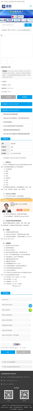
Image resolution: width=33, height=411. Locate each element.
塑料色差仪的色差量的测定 (10, 114)
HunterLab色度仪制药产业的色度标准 (13, 126)
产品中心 (13, 30)
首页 (9, 30)
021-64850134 (30, 306)
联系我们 (24, 97)
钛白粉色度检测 (7, 122)
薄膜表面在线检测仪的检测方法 (11, 130)
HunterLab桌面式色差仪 (24, 30)
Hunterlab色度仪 (11, 362)
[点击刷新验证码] (17, 344)
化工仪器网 (14, 409)
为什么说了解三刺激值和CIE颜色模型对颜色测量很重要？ (17, 133)
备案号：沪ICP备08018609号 (16, 407)
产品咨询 (8, 97)
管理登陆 (26, 407)
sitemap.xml (20, 409)
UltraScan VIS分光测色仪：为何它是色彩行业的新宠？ (17, 118)
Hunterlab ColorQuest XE (13, 366)
